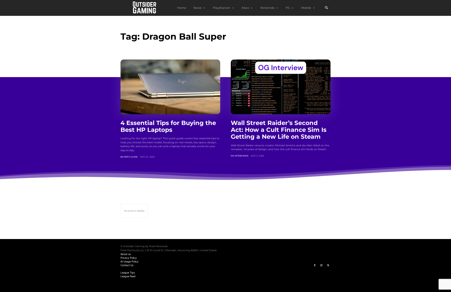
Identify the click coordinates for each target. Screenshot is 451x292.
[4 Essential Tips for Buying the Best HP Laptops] (170, 86)
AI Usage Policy (129, 261)
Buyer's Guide (129, 157)
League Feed (128, 276)
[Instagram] (321, 265)
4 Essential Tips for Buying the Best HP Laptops (168, 126)
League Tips (128, 272)
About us (126, 254)
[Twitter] (328, 265)
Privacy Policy (129, 257)
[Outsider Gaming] (144, 8)
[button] (326, 8)
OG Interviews (239, 156)
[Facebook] (314, 265)
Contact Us (127, 265)
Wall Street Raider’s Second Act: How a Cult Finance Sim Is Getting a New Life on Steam (278, 129)
